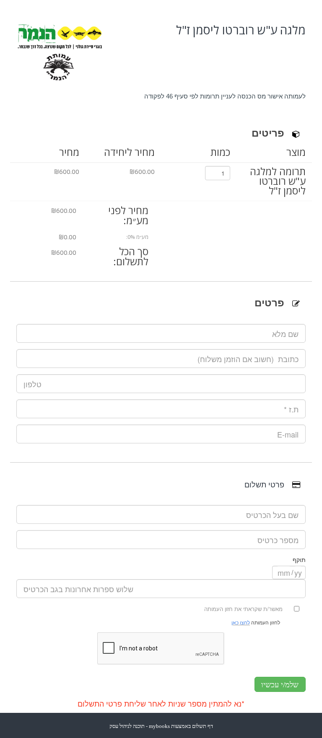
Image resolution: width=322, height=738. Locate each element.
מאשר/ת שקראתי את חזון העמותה (243, 609)
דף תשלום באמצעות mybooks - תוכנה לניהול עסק (161, 726)
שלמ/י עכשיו (280, 685)
